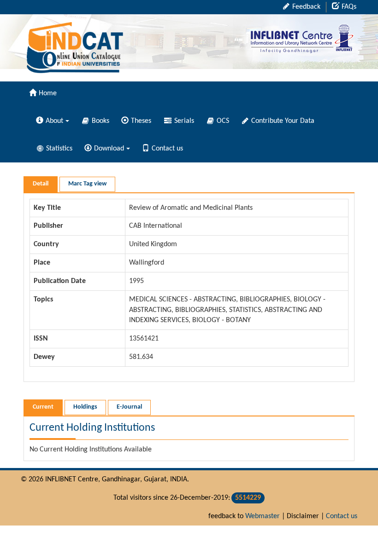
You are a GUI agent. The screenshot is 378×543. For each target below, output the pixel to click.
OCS (222, 121)
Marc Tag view (87, 183)
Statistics (58, 148)
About (54, 121)
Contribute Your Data (281, 121)
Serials (183, 121)
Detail (40, 183)
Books (99, 121)
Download (109, 148)
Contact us (167, 148)
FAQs (349, 7)
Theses (141, 121)
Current (43, 407)
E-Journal (129, 407)
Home (48, 93)
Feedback (305, 7)
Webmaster (262, 516)
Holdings (85, 407)
